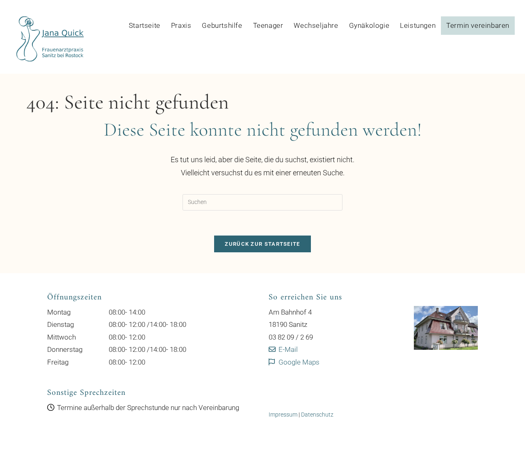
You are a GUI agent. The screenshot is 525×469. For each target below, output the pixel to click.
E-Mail (287, 349)
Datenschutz (317, 414)
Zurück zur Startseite (262, 244)
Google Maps (298, 362)
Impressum (283, 414)
